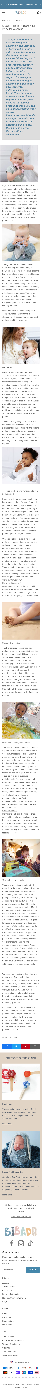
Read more (7, 1124)
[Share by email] (35, 1046)
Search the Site (9, 1352)
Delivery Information (11, 1294)
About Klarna (8, 1337)
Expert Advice (8, 1321)
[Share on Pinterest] (25, 1046)
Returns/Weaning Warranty (14, 1298)
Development (8, 1325)
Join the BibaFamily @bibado (21, 1217)
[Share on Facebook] (7, 1046)
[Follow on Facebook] (11, 1243)
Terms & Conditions (11, 1344)
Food (4, 1313)
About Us (6, 1283)
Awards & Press (9, 1287)
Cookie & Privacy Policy (13, 1340)
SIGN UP (33, 1270)
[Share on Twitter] (16, 1046)
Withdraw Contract (10, 1355)
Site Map (6, 1348)
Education (18, 20)
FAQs (4, 1302)
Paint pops (7, 1104)
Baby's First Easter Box (12, 1172)
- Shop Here (21, 4)
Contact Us (7, 1290)
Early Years (7, 1317)
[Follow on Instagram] (21, 1243)
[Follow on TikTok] (30, 1243)
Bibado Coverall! (9, 811)
